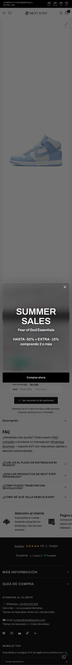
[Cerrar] (64, 287)
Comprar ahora (36, 377)
